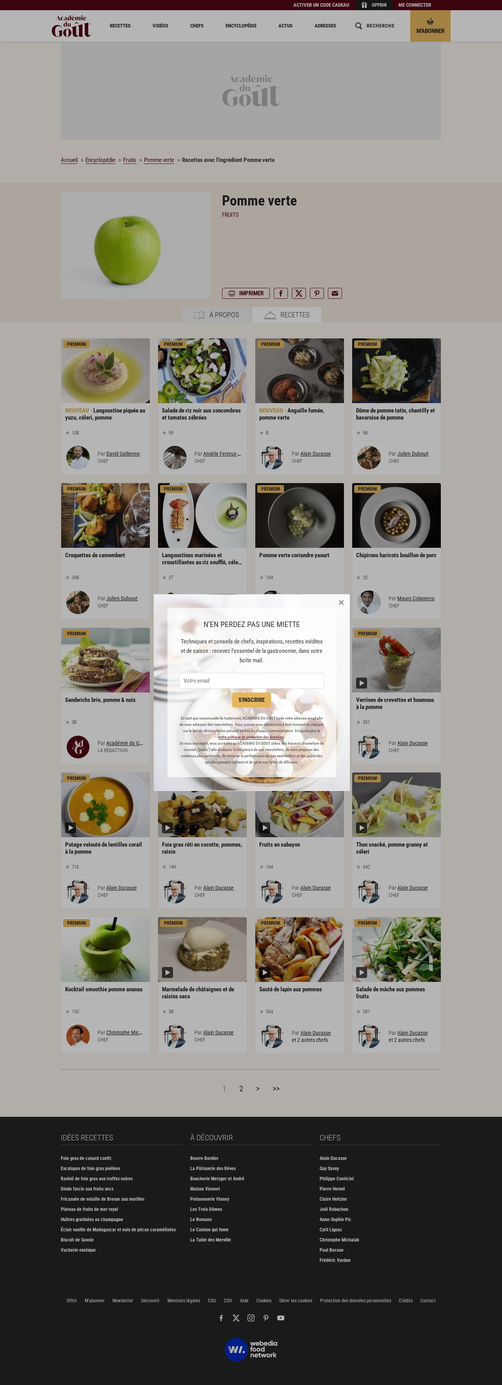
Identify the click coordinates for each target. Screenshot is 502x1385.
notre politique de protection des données (251, 737)
